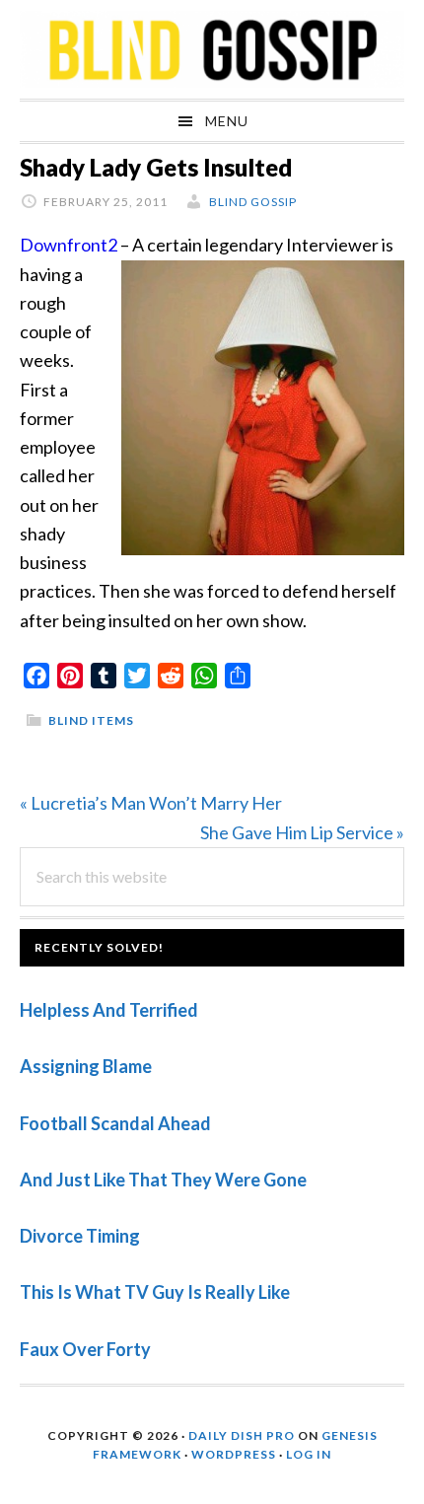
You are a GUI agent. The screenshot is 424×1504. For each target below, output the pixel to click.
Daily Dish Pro (241, 1435)
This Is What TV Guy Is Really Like (155, 1292)
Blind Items (91, 720)
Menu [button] (226, 120)
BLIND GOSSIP (212, 49)
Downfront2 (68, 244)
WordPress (233, 1454)
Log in (308, 1454)
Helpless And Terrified (109, 1010)
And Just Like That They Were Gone (163, 1179)
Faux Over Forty (85, 1349)
